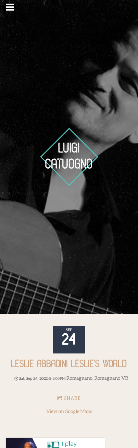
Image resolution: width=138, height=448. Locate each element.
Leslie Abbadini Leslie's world (69, 364)
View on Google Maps (69, 411)
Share (72, 398)
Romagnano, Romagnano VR (97, 378)
